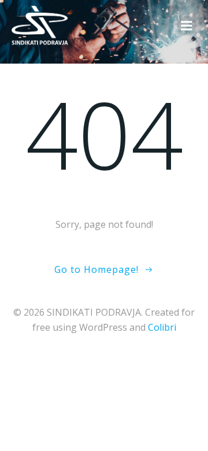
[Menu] (186, 26)
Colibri (162, 327)
